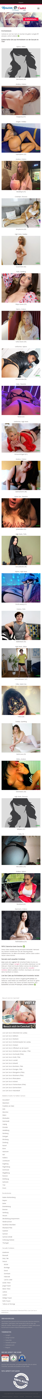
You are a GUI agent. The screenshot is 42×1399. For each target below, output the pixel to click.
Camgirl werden (9, 1338)
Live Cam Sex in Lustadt (10, 1060)
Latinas (4, 1292)
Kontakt (22, 1396)
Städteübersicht (9, 1345)
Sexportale (8, 1340)
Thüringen (5, 1243)
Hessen (4, 1215)
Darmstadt (5, 1121)
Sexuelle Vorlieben (10, 1342)
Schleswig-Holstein (8, 1240)
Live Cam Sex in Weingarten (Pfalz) (13, 1072)
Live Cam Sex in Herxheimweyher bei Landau (16, 1042)
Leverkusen (6, 1161)
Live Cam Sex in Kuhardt (10, 1063)
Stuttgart (5, 1136)
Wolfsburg (5, 1179)
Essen (4, 1188)
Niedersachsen (7, 1222)
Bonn (4, 1148)
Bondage (7, 1267)
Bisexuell (5, 1255)
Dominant (7, 1274)
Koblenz (5, 1158)
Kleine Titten (6, 1289)
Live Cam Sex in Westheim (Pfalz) (13, 1075)
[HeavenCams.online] (14, 8)
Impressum (36, 1396)
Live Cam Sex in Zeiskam (10, 1045)
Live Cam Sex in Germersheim (11, 1087)
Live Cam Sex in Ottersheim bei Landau (14, 1033)
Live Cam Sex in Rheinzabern (11, 1078)
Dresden (5, 1127)
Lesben (4, 1295)
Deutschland (13, 1310)
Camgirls (17, 964)
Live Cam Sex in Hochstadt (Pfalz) (13, 1054)
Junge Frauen (6, 1286)
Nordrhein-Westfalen (9, 1225)
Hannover (5, 1151)
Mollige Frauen (7, 1298)
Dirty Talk (5, 1258)
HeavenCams (5, 1310)
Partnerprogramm (7, 1396)
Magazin (21, 2)
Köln (3, 1109)
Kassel (4, 1145)
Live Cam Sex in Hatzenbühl (11, 1090)
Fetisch (4, 1261)
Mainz (4, 1115)
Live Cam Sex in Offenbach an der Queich (15, 1048)
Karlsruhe (5, 1182)
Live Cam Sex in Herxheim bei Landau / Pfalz (16, 1051)
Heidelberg (5, 1130)
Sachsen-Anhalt (7, 1237)
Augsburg (5, 1164)
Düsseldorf (5, 1100)
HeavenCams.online (20, 1393)
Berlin (4, 1203)
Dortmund (5, 1170)
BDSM (6, 1264)
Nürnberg (5, 1133)
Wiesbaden (5, 1118)
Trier (3, 1185)
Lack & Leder (8, 1280)
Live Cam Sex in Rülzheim (10, 1039)
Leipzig (4, 1124)
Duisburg (5, 1142)
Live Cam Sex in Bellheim (10, 1036)
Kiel (3, 1155)
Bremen (5, 1209)
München (5, 1112)
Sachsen (5, 1234)
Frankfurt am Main (8, 1106)
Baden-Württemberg (8, 1197)
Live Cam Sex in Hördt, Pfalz (11, 1057)
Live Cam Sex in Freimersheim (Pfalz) (14, 1084)
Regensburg (6, 1167)
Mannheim (5, 1103)
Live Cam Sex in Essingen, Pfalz (12, 1069)
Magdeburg (6, 1173)
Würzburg (5, 1139)
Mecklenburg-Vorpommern (10, 1219)
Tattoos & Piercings (8, 1304)
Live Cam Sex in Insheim (10, 1081)
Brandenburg (6, 1206)
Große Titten (6, 1283)
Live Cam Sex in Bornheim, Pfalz (12, 1066)
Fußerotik (7, 1277)
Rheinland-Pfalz (7, 1228)
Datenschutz (28, 1396)
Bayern (4, 1200)
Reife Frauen (6, 1301)
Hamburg (5, 1212)
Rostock (5, 1176)
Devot (6, 1270)
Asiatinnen (5, 1252)
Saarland (5, 1231)
